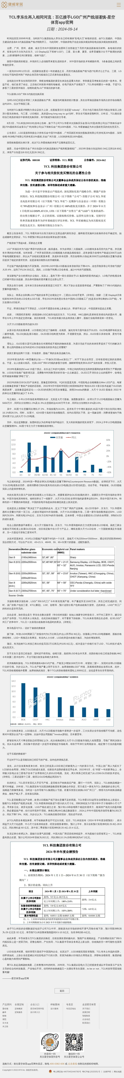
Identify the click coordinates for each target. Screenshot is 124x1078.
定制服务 (18, 1012)
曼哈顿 (5, 1009)
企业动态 (86, 1019)
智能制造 (86, 1016)
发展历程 (86, 1012)
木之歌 (5, 1026)
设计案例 (54, 1009)
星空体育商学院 (37, 1009)
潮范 (4, 1019)
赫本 (4, 1012)
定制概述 (18, 1009)
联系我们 (86, 1023)
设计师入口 (35, 1012)
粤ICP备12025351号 (91, 1072)
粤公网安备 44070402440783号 (67, 1072)
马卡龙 (5, 1023)
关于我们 (86, 1009)
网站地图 (118, 1072)
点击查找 (72, 1063)
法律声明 (107, 1072)
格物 (4, 1016)
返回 (62, 991)
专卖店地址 (71, 1009)
